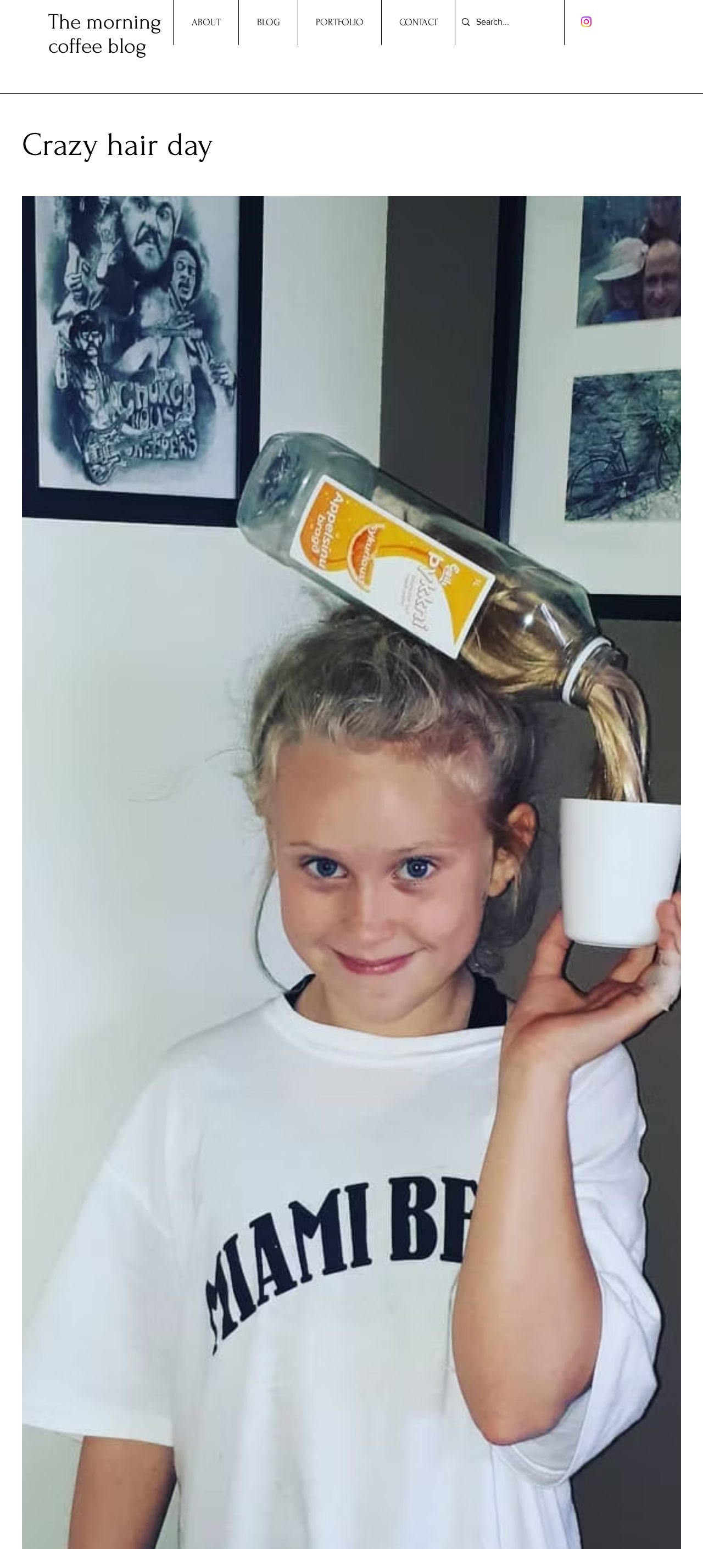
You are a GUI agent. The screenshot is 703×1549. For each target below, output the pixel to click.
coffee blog (97, 46)
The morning (104, 22)
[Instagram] (586, 22)
